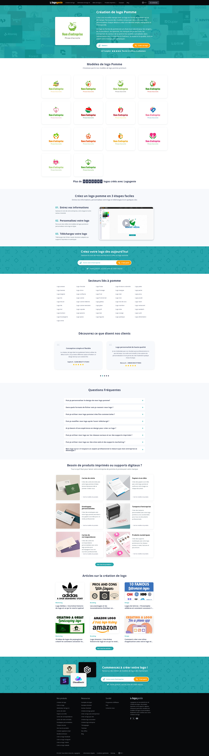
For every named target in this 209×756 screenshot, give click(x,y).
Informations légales (89, 753)
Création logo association (88, 719)
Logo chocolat (80, 286)
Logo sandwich (139, 309)
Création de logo (70, 2)
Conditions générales (103, 753)
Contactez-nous (110, 708)
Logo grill (99, 309)
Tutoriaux (84, 728)
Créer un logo (60, 705)
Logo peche (138, 290)
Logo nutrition (119, 305)
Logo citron (79, 290)
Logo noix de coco (120, 302)
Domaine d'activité (86, 705)
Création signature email (63, 731)
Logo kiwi (99, 313)
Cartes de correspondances (64, 716)
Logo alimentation (140, 317)
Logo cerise (60, 321)
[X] (134, 718)
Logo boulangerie (62, 317)
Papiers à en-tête (62, 714)
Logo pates (138, 286)
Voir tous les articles (104, 648)
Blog (128, 2)
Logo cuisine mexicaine (83, 305)
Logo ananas (61, 286)
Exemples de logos (86, 702)
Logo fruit (99, 294)
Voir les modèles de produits (90, 497)
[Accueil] (56, 2)
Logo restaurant (140, 305)
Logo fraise (99, 286)
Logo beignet (61, 294)
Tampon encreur (61, 725)
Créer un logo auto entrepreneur (90, 714)
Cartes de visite (61, 711)
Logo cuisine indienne (83, 302)
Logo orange (119, 313)
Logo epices (80, 317)
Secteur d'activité (86, 708)
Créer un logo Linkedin (63, 745)
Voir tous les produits (63, 728)
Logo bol (59, 309)
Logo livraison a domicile (123, 286)
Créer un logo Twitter (63, 742)
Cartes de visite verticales (64, 719)
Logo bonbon (61, 313)
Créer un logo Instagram (63, 739)
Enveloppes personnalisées (64, 722)
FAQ (107, 705)
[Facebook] (130, 718)
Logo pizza (138, 294)
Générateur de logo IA (83, 2)
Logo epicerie (80, 313)
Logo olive (118, 309)
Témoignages (85, 725)
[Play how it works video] (126, 223)
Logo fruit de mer (101, 298)
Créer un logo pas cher (87, 716)
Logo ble (59, 305)
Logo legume (100, 317)
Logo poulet (138, 298)
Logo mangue (119, 290)
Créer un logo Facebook (63, 736)
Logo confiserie (81, 294)
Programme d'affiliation (112, 702)
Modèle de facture (62, 734)
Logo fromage (100, 290)
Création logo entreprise (88, 722)
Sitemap (113, 753)
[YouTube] (137, 718)
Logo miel (118, 294)
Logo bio (59, 298)
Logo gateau (100, 302)
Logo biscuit (60, 302)
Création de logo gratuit (88, 711)
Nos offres (84, 731)
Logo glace (99, 305)
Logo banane (61, 290)
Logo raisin (138, 302)
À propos (121, 2)
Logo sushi (138, 313)
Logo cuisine (80, 298)
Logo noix (118, 298)
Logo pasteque (120, 317)
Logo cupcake (80, 309)
